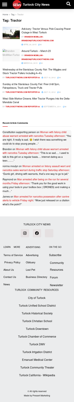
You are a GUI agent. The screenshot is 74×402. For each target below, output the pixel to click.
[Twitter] (49, 233)
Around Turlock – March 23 (36, 51)
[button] (5, 4)
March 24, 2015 (30, 63)
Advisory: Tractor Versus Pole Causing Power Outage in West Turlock (46, 30)
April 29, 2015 (29, 44)
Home (5, 14)
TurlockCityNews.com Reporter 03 (23, 77)
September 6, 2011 (52, 106)
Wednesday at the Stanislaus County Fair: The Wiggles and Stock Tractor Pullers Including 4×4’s (34, 71)
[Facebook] (37, 233)
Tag (12, 14)
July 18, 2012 (49, 77)
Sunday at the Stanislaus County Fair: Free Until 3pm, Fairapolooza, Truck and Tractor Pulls (31, 85)
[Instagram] (25, 233)
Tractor (20, 14)
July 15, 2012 (49, 92)
